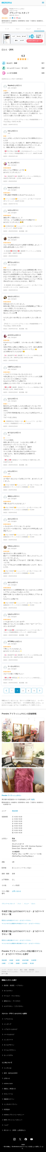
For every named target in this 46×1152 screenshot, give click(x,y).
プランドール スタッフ (26, 971)
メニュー (28, 29)
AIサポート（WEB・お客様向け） (15, 1130)
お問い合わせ (16, 891)
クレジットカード (18, 844)
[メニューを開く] (43, 2)
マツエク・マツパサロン (12, 996)
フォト (18, 29)
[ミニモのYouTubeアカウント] (31, 1139)
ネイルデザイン (9, 1045)
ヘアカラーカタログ (10, 1029)
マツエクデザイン (10, 1050)
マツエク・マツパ (13, 970)
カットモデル (8, 1055)
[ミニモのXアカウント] (20, 1140)
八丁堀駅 (10, 963)
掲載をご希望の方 (10, 1089)
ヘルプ (6, 1125)
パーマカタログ (9, 1034)
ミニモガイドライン (10, 1104)
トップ (4, 970)
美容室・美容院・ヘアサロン (13, 985)
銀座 (25, 970)
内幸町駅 (24, 963)
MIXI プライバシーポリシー (13, 1120)
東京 (21, 970)
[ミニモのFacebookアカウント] (26, 1140)
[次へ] (39, 690)
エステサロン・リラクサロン (13, 1006)
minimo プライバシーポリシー (14, 1114)
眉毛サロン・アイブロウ (12, 1001)
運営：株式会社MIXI (10, 1073)
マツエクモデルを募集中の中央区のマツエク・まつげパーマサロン (21, 923)
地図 (32, 799)
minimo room (8, 1083)
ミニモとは (7, 1068)
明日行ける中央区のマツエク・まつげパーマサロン (16, 920)
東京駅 (32, 963)
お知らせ (7, 1078)
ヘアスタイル (8, 1019)
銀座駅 (18, 960)
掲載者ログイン (9, 1099)
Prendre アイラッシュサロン (10, 971)
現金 (13, 838)
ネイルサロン (8, 990)
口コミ (37, 971)
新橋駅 (18, 963)
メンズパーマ (8, 1039)
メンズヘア (7, 1024)
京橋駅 (4, 963)
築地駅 (11, 960)
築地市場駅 (25, 960)
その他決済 (15, 851)
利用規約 (7, 1109)
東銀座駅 (31, 970)
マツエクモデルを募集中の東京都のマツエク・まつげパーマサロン (21, 943)
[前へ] (6, 690)
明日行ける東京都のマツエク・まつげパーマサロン (16, 940)
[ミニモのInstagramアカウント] (14, 1140)
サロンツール (8, 1094)
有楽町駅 (33, 960)
